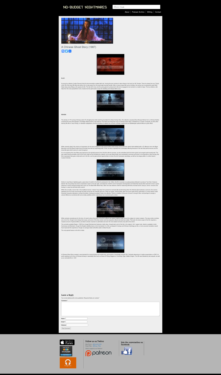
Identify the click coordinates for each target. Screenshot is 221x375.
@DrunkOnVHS (97, 344)
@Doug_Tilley (97, 346)
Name (63, 318)
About (127, 12)
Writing (149, 12)
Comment (64, 300)
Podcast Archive (138, 12)
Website (63, 325)
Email (63, 322)
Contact (158, 12)
